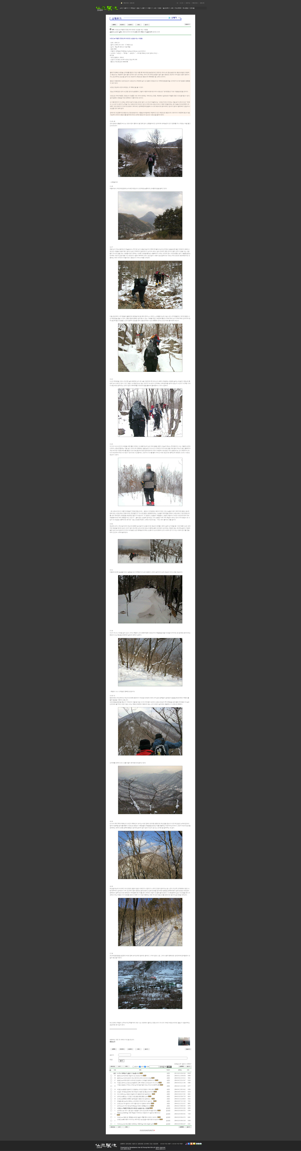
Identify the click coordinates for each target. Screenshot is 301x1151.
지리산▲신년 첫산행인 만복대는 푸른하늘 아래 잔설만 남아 (135, 1124)
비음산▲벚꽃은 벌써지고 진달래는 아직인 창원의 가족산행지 (136, 1089)
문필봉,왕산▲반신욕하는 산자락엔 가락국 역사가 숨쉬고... (135, 1101)
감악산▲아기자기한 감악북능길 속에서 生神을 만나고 (134, 1106)
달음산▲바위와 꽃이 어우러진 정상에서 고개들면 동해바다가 (136, 1080)
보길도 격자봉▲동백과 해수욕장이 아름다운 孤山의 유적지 (135, 1092)
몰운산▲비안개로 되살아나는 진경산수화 (130, 1076)
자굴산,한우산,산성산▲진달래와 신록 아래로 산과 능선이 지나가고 (137, 1083)
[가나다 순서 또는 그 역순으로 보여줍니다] (140, 1072)
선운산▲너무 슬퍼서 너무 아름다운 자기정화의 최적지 (134, 1103)
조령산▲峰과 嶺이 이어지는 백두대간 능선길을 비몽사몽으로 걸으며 (138, 1119)
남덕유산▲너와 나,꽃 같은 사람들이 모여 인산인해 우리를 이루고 (137, 1110)
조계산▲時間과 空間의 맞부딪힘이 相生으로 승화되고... (134, 1099)
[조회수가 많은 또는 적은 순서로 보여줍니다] (188, 1072)
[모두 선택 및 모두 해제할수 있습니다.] (110, 1070)
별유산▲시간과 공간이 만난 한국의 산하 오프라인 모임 (134, 1078)
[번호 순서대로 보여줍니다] (115, 1072)
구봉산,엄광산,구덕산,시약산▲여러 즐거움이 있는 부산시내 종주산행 (138, 1085)
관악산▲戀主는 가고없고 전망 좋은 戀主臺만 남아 (132, 1096)
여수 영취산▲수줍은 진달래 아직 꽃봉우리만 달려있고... (134, 1094)
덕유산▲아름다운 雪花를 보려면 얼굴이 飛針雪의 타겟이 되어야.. (137, 1117)
